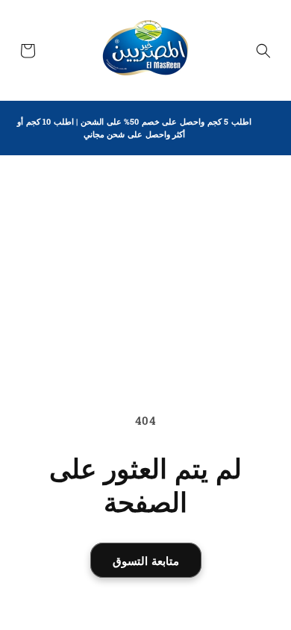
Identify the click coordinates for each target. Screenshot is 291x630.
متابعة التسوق (146, 560)
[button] (263, 50)
